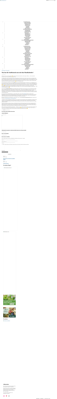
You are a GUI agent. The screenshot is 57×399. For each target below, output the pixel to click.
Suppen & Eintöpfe (27, 31)
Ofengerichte (27, 55)
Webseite (25, 93)
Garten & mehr (27, 35)
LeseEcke (27, 42)
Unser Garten (27, 38)
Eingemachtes (27, 24)
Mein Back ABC (27, 41)
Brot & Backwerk (27, 22)
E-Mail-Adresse (4, 141)
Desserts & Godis (27, 23)
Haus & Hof (27, 32)
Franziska (4, 109)
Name (3, 139)
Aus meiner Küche (27, 21)
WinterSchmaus (6, 163)
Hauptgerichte (27, 28)
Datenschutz (37, 398)
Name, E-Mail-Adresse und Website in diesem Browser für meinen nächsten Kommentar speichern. (16, 144)
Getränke (27, 26)
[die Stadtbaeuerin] (3, 0)
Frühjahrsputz (27, 34)
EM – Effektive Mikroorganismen (27, 40)
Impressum (41, 398)
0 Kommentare (8, 109)
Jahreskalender (27, 65)
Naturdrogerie (27, 30)
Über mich (27, 44)
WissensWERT (26, 39)
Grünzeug (27, 27)
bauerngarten (27, 33)
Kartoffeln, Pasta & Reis (27, 29)
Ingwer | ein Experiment (5, 133)
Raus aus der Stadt (27, 37)
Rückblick (27, 43)
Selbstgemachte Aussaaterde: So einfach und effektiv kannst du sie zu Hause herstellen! (14, 130)
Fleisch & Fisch (27, 25)
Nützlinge (28, 36)
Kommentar (3, 150)
